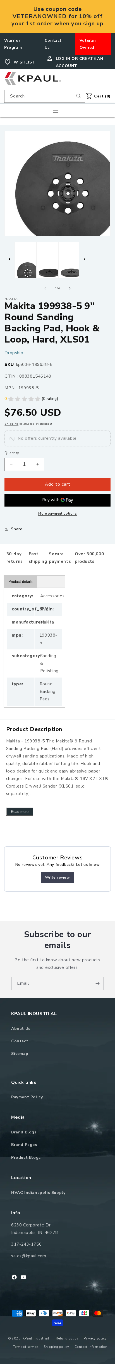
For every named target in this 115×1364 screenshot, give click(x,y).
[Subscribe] (97, 983)
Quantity (11, 453)
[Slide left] (45, 288)
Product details (20, 582)
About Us (20, 1028)
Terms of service (25, 1347)
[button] (56, 110)
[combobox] (44, 96)
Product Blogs (26, 1157)
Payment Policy (27, 1097)
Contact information (91, 1347)
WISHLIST (24, 62)
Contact (19, 1041)
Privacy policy (95, 1338)
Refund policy (67, 1338)
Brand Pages (24, 1144)
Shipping (11, 424)
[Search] (79, 96)
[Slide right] (70, 288)
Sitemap (19, 1053)
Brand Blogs (24, 1132)
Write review (57, 877)
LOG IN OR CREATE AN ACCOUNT (79, 62)
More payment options (57, 513)
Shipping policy (56, 1347)
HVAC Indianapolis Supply (38, 1192)
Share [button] (16, 529)
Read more (19, 812)
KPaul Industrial (36, 1338)
